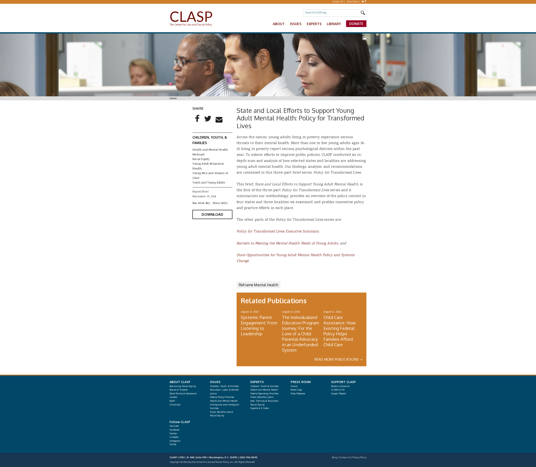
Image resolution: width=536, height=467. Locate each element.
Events (294, 386)
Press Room (352, 2)
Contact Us (337, 2)
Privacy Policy (359, 457)
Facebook (174, 429)
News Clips (296, 389)
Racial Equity (201, 159)
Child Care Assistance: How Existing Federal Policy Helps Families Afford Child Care (339, 331)
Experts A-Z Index (259, 408)
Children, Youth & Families (264, 386)
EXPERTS (257, 382)
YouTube (174, 425)
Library (334, 24)
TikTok (173, 444)
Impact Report (338, 393)
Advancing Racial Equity (183, 386)
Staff (172, 400)
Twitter (173, 433)
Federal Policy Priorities (222, 397)
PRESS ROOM (301, 382)
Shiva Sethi (220, 203)
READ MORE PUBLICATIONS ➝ (338, 359)
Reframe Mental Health (258, 285)
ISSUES (215, 382)
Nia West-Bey (201, 203)
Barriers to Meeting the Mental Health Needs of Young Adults (287, 243)
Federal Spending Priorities (264, 393)
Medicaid (198, 155)
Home (173, 98)
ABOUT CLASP (180, 382)
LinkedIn (174, 437)
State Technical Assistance (183, 393)
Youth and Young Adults (208, 183)
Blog (334, 457)
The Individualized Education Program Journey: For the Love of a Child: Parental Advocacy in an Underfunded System (300, 334)
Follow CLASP (180, 422)
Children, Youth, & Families (224, 386)
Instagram (175, 440)
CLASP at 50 (338, 389)
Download (212, 214)
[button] (197, 121)
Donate (356, 24)
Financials (175, 404)
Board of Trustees (179, 389)
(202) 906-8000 (248, 457)
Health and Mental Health (210, 150)
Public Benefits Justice (221, 411)
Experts (314, 24)
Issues (296, 24)
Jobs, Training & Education (264, 400)
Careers (173, 397)
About (279, 24)
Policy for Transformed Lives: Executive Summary (277, 231)
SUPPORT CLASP (343, 382)
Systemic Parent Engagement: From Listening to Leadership (259, 325)
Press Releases (298, 393)
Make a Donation (340, 386)
